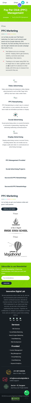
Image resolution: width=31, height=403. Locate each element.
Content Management (16, 350)
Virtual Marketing (16, 357)
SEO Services (16, 328)
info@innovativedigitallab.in (19, 378)
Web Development (16, 342)
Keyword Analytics (16, 363)
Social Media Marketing (16, 332)
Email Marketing (16, 338)
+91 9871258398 (19, 371)
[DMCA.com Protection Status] (15, 399)
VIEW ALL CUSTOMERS (9, 209)
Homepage (6, 17)
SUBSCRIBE (6, 283)
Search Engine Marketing (16, 335)
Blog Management (16, 353)
